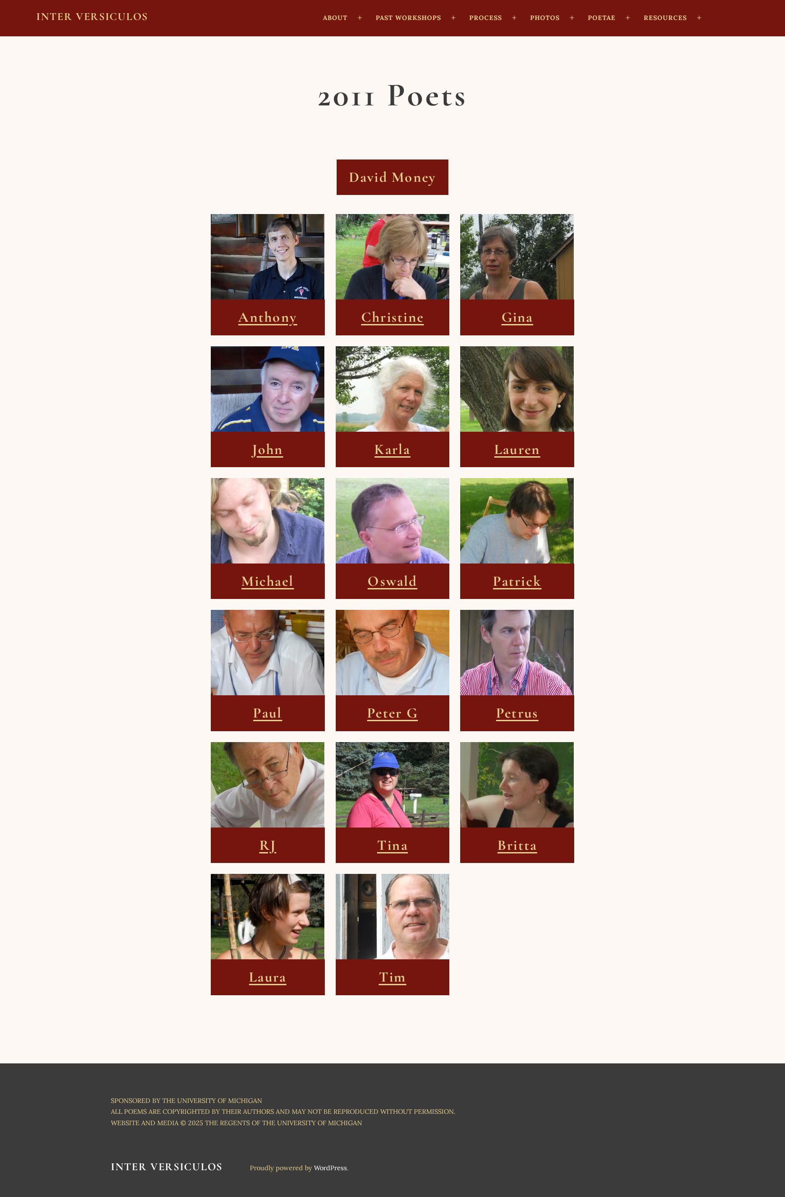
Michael (267, 581)
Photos (545, 18)
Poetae (602, 18)
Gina (517, 317)
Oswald (392, 581)
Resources (665, 18)
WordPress (330, 1168)
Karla (392, 449)
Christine (392, 317)
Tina (392, 845)
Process (485, 18)
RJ (267, 845)
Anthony (267, 317)
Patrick (517, 581)
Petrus (517, 713)
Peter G (392, 713)
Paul (267, 713)
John (267, 449)
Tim (393, 977)
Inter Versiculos (92, 16)
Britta (517, 845)
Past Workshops (408, 18)
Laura (267, 977)
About (335, 18)
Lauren (517, 449)
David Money (393, 177)
